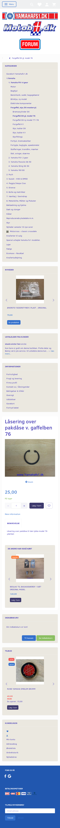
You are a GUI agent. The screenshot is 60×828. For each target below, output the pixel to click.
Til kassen (28, 638)
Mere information (12, 514)
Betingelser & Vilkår (15, 391)
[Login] (47, 4)
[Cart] (54, 4)
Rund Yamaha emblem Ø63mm (21, 688)
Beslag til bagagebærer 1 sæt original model (25, 588)
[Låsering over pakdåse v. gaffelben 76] (30, 458)
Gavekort (10, 403)
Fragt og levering (14, 378)
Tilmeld (10, 818)
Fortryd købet (12, 407)
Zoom (30, 482)
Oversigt (10, 395)
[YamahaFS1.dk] (30, 16)
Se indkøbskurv (45, 638)
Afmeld (20, 818)
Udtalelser (11, 399)
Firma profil (11, 382)
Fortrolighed (12, 374)
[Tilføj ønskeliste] (49, 506)
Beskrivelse (13, 523)
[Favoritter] (39, 4)
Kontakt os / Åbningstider (18, 386)
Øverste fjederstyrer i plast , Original (26, 307)
